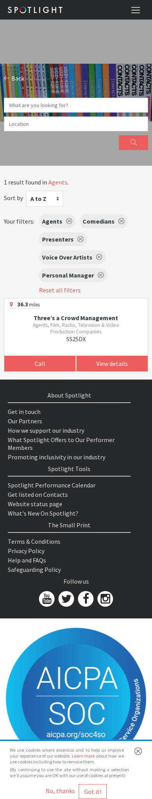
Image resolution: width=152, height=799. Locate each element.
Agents (57, 182)
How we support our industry (46, 430)
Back (17, 78)
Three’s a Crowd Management (76, 318)
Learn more (83, 756)
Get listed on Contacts (38, 494)
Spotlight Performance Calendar (51, 485)
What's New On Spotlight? (43, 513)
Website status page (35, 504)
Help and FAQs (27, 560)
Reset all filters (60, 290)
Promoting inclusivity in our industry (56, 457)
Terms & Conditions (34, 541)
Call (40, 363)
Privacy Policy (26, 551)
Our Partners (25, 421)
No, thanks (60, 791)
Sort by (13, 198)
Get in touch (24, 412)
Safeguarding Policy (34, 569)
